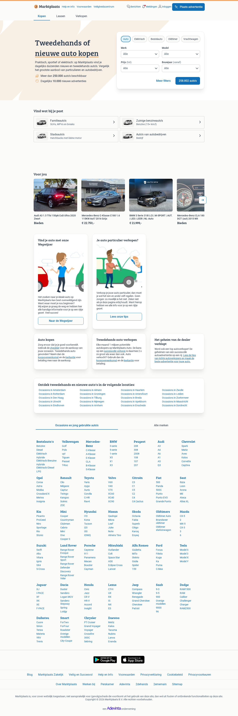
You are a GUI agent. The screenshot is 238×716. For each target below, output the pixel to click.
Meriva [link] (40, 497)
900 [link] (158, 596)
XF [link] (37, 596)
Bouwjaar (171, 62)
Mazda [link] (184, 511)
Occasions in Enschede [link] (133, 405)
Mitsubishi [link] (115, 545)
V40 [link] (110, 486)
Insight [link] (88, 608)
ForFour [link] (64, 626)
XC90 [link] (111, 501)
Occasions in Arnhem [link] (91, 405)
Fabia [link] (135, 519)
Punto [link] (159, 493)
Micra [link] (111, 519)
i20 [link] (85, 527)
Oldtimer (173, 39)
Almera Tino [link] (114, 535)
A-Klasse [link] (90, 454)
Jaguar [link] (41, 584)
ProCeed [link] (41, 519)
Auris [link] (87, 489)
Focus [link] (159, 549)
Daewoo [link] (114, 617)
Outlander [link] (113, 549)
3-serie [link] (113, 446)
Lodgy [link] (63, 611)
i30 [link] (85, 531)
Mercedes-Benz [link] (93, 443)
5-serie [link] (113, 449)
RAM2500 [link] (185, 608)
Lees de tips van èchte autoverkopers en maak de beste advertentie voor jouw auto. (175, 358)
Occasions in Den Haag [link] (51, 397)
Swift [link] (39, 549)
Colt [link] (110, 553)
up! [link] (64, 453)
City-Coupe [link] (66, 640)
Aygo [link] (87, 486)
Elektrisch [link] (41, 453)
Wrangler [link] (137, 593)
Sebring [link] (88, 641)
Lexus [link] (112, 584)
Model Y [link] (184, 561)
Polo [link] (64, 449)
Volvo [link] (112, 477)
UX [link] (109, 593)
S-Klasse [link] (90, 469)
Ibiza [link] (182, 482)
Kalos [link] (185, 457)
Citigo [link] (135, 527)
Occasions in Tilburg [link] (91, 397)
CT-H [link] (110, 589)
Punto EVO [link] (162, 497)
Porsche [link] (89, 545)
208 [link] (136, 446)
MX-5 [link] (183, 523)
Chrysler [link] (90, 617)
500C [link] (159, 489)
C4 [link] (133, 497)
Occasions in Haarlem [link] (132, 390)
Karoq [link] (135, 531)
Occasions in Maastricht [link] (175, 401)
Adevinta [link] (124, 684)
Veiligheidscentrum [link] (104, 6)
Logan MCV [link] (66, 596)
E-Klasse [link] (90, 457)
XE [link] (37, 604)
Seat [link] (183, 477)
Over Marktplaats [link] (66, 684)
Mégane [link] (64, 486)
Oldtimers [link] (163, 511)
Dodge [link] (184, 584)
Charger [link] (184, 604)
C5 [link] (133, 489)
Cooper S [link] (65, 539)
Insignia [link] (40, 501)
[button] (149, 6)
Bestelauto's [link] (45, 441)
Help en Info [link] (105, 674)
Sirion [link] (39, 626)
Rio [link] (38, 531)
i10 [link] (85, 516)
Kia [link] (38, 511)
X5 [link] (111, 457)
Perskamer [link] (107, 684)
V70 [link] (110, 489)
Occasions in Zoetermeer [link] (175, 397)
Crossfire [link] (89, 633)
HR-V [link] (87, 600)
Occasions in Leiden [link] (172, 393)
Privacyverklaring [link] (151, 674)
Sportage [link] (41, 527)
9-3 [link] (157, 589)
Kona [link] (87, 519)
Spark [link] (185, 446)
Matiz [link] (185, 449)
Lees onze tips (119, 316)
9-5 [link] (157, 593)
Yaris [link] (87, 482)
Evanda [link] (112, 641)
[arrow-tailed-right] (202, 200)
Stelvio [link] (135, 557)
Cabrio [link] (63, 527)
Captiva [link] (186, 465)
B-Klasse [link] (90, 465)
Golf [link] (64, 446)
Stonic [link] (39, 535)
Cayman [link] (88, 569)
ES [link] (109, 608)
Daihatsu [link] (42, 617)
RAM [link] (182, 593)
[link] (46, 6)
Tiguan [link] (66, 457)
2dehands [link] (142, 684)
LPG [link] (38, 471)
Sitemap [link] (177, 684)
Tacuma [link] (112, 630)
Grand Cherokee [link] (140, 600)
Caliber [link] (183, 596)
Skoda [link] (136, 511)
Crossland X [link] (42, 493)
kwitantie (70, 357)
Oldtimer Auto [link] (163, 516)
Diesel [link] (39, 449)
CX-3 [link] (182, 527)
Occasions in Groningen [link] (92, 393)
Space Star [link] (114, 557)
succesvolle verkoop (115, 351)
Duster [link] (63, 589)
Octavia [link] (136, 516)
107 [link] (136, 461)
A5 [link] (159, 461)
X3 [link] (111, 465)
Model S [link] (184, 549)
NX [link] (110, 604)
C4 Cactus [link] (137, 501)
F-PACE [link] (40, 608)
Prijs (126, 62)
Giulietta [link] (136, 549)
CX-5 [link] (182, 516)
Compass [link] (137, 589)
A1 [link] (159, 457)
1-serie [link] (113, 453)
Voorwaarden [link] (84, 6)
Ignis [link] (39, 561)
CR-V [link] (87, 596)
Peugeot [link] (139, 441)
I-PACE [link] (40, 593)
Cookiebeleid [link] (175, 674)
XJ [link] (37, 589)
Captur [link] (64, 489)
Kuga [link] (159, 557)
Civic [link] (86, 589)
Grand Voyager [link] (92, 626)
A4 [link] (159, 449)
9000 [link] (159, 607)
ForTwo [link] (64, 622)
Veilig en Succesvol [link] (81, 674)
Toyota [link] (89, 477)
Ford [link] (159, 545)
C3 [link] (133, 482)
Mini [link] (63, 511)
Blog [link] (30, 674)
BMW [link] (113, 441)
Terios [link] (39, 630)
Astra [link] (39, 486)
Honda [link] (89, 584)
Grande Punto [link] (163, 501)
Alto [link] (38, 553)
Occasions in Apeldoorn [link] (133, 401)
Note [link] (110, 531)
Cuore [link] (39, 622)
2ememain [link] (160, 684)
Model (165, 48)
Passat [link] (66, 461)
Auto (125, 39)
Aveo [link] (184, 453)
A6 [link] (159, 453)
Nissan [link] (113, 511)
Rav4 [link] (87, 501)
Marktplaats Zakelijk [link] (50, 674)
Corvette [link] (186, 461)
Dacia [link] (64, 584)
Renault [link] (66, 477)
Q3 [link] (159, 465)
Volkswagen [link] (70, 441)
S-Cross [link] (40, 569)
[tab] (42, 16)
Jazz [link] (86, 593)
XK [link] (38, 600)
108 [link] (136, 457)
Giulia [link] (135, 561)
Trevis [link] (39, 641)
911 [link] (86, 553)
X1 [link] (111, 461)
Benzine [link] (40, 446)
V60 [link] (110, 482)
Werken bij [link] (88, 684)
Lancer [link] (112, 569)
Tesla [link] (183, 545)
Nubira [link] (112, 633)
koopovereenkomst (48, 357)
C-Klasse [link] (90, 450)
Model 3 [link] (184, 553)
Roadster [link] (65, 630)
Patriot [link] (136, 608)
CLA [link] (88, 461)
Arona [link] (183, 489)
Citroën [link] (137, 477)
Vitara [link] (39, 557)
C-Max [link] (159, 569)
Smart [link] (64, 617)
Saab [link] (159, 584)
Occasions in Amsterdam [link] (52, 390)
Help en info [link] (68, 6)
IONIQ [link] (87, 535)
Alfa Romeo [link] (140, 545)
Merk (123, 48)
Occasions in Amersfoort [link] (134, 393)
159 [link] (134, 569)
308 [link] (136, 449)
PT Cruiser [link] (89, 622)
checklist (54, 348)
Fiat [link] (159, 477)
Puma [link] (159, 565)
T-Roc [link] (65, 465)
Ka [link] (157, 561)
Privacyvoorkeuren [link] (199, 674)
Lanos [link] (111, 637)
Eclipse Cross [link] (115, 565)
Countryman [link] (67, 519)
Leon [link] (182, 486)
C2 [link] (133, 493)
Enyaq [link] (135, 535)
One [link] (62, 535)
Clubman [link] (65, 523)
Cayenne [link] (89, 549)
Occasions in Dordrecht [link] (174, 405)
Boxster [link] (88, 565)
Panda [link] (159, 486)
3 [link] (180, 531)
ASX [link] (110, 561)
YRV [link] (38, 637)
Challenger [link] (185, 600)
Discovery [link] (65, 571)
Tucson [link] (88, 523)
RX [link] (109, 596)
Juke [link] (110, 527)
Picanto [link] (40, 516)
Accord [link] (88, 604)
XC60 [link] (111, 493)
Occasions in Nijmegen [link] (92, 401)
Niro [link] (38, 523)
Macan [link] (88, 561)
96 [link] (157, 611)
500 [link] (158, 482)
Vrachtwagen (190, 39)
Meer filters (163, 80)
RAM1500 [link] (185, 589)
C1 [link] (133, 486)
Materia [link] (40, 633)
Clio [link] (62, 482)
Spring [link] (63, 607)
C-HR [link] (87, 497)
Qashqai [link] (112, 516)
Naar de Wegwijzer (61, 320)
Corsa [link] (39, 482)
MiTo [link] (134, 553)
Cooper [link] (64, 516)
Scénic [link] (63, 501)
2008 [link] (136, 453)
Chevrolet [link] (188, 441)
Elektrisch (139, 39)
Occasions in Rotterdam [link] (52, 393)
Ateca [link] (183, 497)
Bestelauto (156, 39)
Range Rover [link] (67, 563)
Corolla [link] (88, 493)
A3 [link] (159, 446)
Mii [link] (181, 493)
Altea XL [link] (184, 501)
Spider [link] (135, 565)
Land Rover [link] (68, 545)
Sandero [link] (64, 593)
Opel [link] (39, 477)
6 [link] (180, 535)
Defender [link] (65, 567)
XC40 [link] (111, 497)
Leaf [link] (110, 523)
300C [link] (87, 637)
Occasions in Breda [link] (131, 397)
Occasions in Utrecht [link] (50, 401)
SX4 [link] (38, 565)
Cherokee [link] (137, 604)
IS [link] (109, 600)
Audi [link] (161, 441)
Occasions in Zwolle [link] (172, 390)
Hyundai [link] (90, 511)
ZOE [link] (62, 505)
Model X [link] (184, 557)
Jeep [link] (135, 584)
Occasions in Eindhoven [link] (51, 405)
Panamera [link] (89, 557)
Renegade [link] (137, 596)
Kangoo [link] (64, 497)
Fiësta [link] (159, 553)
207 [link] (136, 465)
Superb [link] (136, 523)
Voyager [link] (88, 630)
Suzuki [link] (41, 545)
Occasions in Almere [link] (91, 390)
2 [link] (180, 519)
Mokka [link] (40, 489)
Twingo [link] (64, 493)
